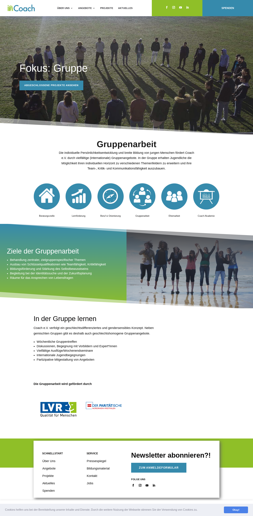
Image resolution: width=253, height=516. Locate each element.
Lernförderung (78, 216)
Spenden (228, 8)
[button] (198, 510)
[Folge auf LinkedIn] (187, 7)
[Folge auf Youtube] (180, 7)
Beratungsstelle (47, 216)
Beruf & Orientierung (110, 216)
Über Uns (48, 461)
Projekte (106, 8)
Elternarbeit (174, 216)
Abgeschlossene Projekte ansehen (51, 85)
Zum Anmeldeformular (159, 467)
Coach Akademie (206, 216)
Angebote (85, 8)
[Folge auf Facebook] (167, 7)
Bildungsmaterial (98, 468)
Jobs (90, 483)
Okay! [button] (236, 509)
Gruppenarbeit (142, 216)
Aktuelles (125, 8)
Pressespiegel (96, 461)
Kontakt (92, 476)
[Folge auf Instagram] (173, 7)
